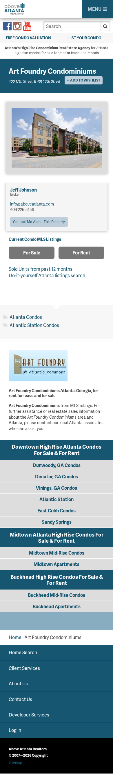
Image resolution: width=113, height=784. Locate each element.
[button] (105, 26)
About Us (18, 683)
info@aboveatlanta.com (32, 204)
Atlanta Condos (26, 317)
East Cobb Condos (56, 510)
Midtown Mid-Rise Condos (56, 552)
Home (15, 637)
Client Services (24, 668)
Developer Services (29, 714)
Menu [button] (94, 9)
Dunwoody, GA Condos (57, 465)
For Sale (31, 252)
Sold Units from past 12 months (40, 269)
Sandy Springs (57, 521)
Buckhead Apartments (57, 606)
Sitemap (15, 762)
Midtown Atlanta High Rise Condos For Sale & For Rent (56, 537)
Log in (15, 730)
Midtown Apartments (56, 564)
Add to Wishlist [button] (85, 80)
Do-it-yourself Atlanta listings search (47, 275)
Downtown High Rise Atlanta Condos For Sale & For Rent (56, 449)
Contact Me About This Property (39, 221)
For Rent (81, 252)
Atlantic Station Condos (34, 325)
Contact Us (20, 699)
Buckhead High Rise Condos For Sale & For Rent (56, 580)
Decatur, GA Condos (56, 476)
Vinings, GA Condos (56, 487)
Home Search (23, 652)
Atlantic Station (56, 499)
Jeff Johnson (23, 189)
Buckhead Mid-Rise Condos (56, 595)
